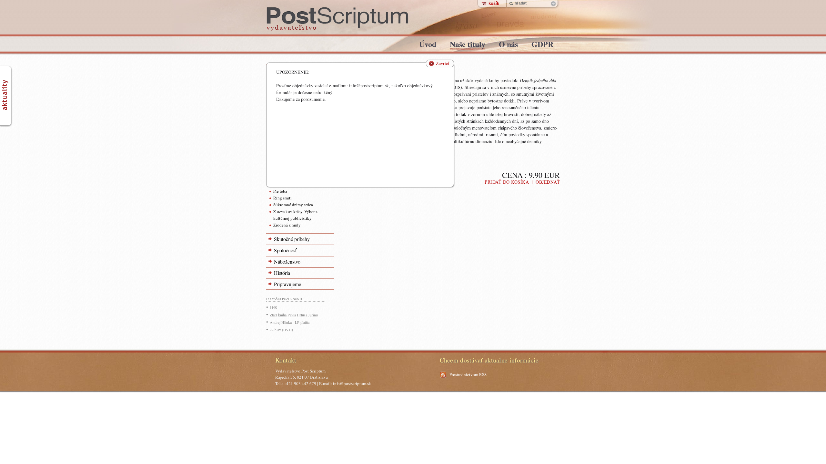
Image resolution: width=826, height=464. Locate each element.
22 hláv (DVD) (281, 329)
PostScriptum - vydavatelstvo (337, 19)
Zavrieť (442, 63)
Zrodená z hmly (287, 225)
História (282, 272)
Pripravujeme (287, 284)
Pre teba (280, 191)
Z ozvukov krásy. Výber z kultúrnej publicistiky (295, 214)
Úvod (427, 45)
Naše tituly (467, 45)
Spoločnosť (285, 250)
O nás (508, 45)
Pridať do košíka (507, 182)
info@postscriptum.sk (352, 383)
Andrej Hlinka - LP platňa (289, 322)
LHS (273, 307)
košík (494, 3)
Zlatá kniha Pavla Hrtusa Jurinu (294, 314)
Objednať (548, 182)
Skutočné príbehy (292, 239)
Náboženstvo (287, 261)
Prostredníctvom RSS (468, 374)
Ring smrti (282, 198)
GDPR (542, 45)
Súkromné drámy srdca (293, 205)
